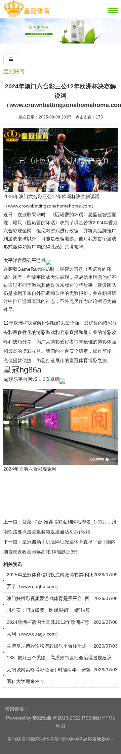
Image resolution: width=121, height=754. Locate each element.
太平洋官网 (15, 260)
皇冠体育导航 (21, 739)
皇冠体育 (45, 739)
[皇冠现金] (26, 15)
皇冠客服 (87, 739)
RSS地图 (91, 718)
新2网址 (105, 739)
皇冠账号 (14, 71)
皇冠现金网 (66, 739)
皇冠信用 (83, 277)
